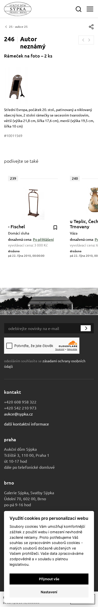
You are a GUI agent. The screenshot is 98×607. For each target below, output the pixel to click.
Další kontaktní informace (26, 423)
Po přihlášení (43, 239)
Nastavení (49, 592)
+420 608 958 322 (20, 401)
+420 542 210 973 (20, 407)
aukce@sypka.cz (18, 413)
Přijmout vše (49, 579)
